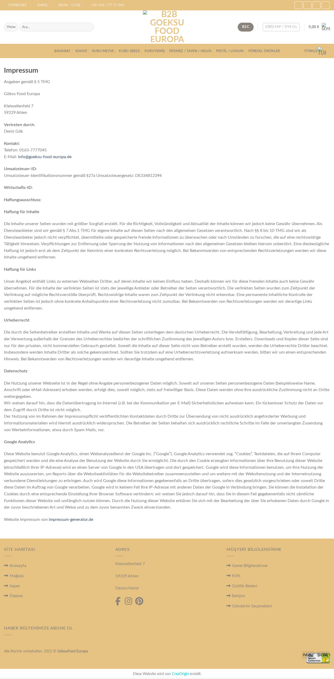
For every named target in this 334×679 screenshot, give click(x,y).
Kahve (81, 51)
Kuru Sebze (129, 51)
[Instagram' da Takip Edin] (307, 5)
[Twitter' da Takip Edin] (316, 5)
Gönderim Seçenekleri (252, 606)
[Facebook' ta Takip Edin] (298, 5)
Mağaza (16, 576)
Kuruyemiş (155, 51)
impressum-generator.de (71, 519)
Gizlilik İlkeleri (244, 586)
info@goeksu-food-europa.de (44, 157)
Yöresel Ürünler (264, 51)
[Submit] (89, 27)
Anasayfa (17, 566)
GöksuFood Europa (72, 651)
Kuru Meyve (103, 51)
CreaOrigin (180, 674)
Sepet (14, 586)
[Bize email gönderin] (325, 5)
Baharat (62, 51)
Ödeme (16, 596)
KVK (236, 576)
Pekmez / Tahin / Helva (190, 51)
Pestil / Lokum (230, 51)
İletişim (238, 596)
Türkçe (311, 51)
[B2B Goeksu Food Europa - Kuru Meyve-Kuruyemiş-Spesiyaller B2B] (167, 27)
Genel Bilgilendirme (249, 566)
